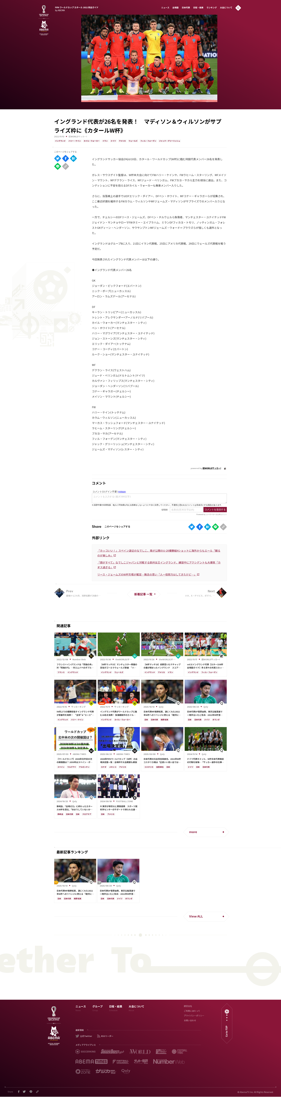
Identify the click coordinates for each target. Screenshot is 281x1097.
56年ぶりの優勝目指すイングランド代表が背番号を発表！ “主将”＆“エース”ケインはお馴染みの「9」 (75, 713)
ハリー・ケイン (74, 141)
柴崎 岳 (60, 814)
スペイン (61, 767)
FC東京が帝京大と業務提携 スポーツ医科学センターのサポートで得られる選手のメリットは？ (118, 808)
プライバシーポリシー (194, 1016)
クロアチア (86, 814)
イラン (105, 141)
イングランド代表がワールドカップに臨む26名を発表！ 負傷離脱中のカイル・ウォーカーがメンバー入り (118, 713)
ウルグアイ (71, 767)
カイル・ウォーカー (92, 141)
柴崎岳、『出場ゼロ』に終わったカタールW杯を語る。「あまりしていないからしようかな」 (74, 808)
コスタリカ (148, 767)
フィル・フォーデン (148, 141)
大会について (226, 8)
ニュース (165, 8)
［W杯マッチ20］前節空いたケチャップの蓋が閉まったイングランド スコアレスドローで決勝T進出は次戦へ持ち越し (162, 666)
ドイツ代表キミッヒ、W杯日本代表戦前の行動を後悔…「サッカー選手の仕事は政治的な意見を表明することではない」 (205, 760)
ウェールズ (133, 141)
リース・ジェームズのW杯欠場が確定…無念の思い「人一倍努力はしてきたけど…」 (147, 574)
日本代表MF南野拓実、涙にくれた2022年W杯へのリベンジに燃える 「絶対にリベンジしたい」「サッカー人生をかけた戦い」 (162, 713)
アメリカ (122, 141)
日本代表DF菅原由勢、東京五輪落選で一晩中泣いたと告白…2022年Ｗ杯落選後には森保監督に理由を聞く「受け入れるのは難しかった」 (205, 713)
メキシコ (112, 767)
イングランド (60, 141)
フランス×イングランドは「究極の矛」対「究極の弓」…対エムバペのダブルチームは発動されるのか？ (75, 666)
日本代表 (186, 8)
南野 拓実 (164, 720)
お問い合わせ (190, 1020)
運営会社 (188, 1006)
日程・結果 (198, 8)
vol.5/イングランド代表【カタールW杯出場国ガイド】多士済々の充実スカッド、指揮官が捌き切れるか (205, 666)
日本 (146, 720)
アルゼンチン (84, 767)
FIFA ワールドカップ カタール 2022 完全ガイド (76, 8)
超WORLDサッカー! (78, 137)
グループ (97, 1009)
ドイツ (113, 141)
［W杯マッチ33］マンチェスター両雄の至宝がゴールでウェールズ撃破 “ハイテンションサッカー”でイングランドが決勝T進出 (118, 666)
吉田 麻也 (159, 767)
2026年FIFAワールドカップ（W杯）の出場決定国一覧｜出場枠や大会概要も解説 (118, 760)
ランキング (212, 8)
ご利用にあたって (192, 1011)
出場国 (175, 8)
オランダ (216, 720)
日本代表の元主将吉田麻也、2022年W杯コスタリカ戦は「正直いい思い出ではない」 (162, 760)
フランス (61, 672)
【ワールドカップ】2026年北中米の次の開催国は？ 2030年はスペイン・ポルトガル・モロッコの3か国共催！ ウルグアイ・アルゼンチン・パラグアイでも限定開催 (75, 760)
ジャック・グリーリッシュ (169, 141)
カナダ (103, 767)
